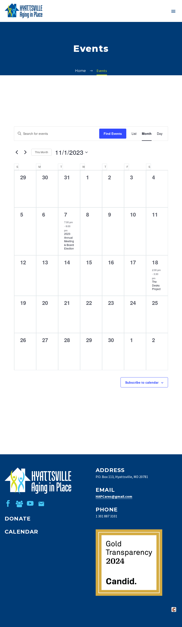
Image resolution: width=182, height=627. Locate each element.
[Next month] (25, 152)
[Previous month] (16, 152)
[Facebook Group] (19, 503)
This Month (41, 152)
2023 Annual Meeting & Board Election (69, 241)
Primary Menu (173, 11)
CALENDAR (21, 531)
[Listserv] (41, 503)
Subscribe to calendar (141, 382)
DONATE (18, 518)
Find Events (113, 133)
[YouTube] (30, 503)
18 (155, 262)
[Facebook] (8, 503)
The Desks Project (156, 285)
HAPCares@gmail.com (114, 496)
